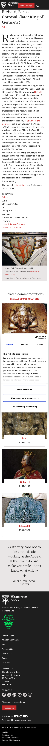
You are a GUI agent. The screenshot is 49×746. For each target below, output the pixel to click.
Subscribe (9, 708)
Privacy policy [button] (7, 735)
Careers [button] (6, 662)
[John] (24, 422)
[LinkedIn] (25, 695)
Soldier (5, 27)
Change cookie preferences (23, 398)
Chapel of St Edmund (11, 227)
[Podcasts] (30, 695)
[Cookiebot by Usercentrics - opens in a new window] (35, 337)
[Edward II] (24, 510)
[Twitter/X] (9, 695)
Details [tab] (24, 344)
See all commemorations (24, 299)
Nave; (4, 224)
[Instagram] (14, 695)
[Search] (38, 6)
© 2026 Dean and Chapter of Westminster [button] (19, 727)
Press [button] (4, 658)
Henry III (38, 92)
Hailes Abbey (19, 185)
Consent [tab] (9, 344)
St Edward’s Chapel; (17, 224)
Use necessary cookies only (24, 406)
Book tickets (26, 6)
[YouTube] (20, 695)
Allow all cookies (24, 389)
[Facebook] (4, 695)
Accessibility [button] (8, 649)
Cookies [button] (5, 732)
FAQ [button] (4, 644)
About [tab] (40, 344)
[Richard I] (24, 466)
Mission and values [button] (10, 639)
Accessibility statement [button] (11, 740)
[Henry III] (24, 320)
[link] (21, 716)
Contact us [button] (7, 653)
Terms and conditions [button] (10, 738)
